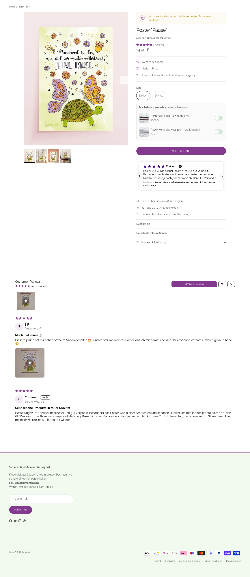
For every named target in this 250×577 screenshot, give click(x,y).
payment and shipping (189, 561)
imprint (157, 561)
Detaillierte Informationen (151, 233)
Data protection (233, 561)
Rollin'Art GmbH (24, 552)
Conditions (170, 561)
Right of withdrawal (213, 561)
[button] (144, 44)
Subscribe (20, 509)
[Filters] (222, 284)
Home (12, 7)
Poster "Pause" (24, 7)
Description (143, 223)
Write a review (194, 284)
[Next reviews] (223, 176)
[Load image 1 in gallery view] (76, 78)
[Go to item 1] (26, 301)
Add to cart (181, 151)
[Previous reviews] (139, 176)
